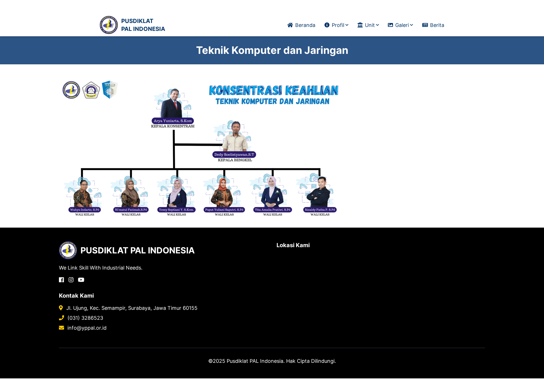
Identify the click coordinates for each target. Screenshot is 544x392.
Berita (437, 25)
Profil (338, 25)
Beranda (305, 25)
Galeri (402, 25)
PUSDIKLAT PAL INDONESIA (143, 25)
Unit (370, 25)
